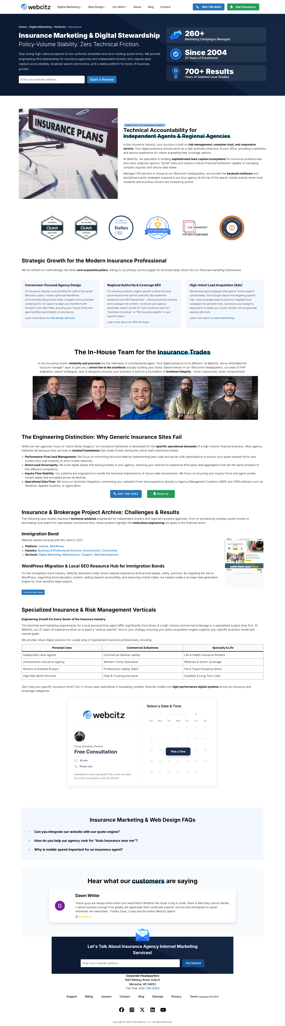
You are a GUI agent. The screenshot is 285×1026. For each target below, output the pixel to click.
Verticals (60, 27)
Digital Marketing (68, 7)
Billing (89, 996)
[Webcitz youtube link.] (163, 1009)
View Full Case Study (33, 592)
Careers (106, 996)
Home (23, 27)
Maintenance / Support (78, 554)
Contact (165, 7)
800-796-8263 (149, 988)
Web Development (106, 554)
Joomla (43, 546)
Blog (151, 7)
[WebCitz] (35, 7)
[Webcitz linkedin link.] (152, 1009)
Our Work (118, 7)
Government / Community (100, 550)
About (137, 7)
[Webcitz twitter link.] (142, 1009)
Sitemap (157, 996)
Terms (204, 996)
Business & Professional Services (60, 550)
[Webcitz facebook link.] (121, 1009)
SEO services (141, 322)
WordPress (57, 546)
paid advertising (224, 317)
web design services (62, 317)
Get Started (193, 963)
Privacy (176, 996)
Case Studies (219, 77)
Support (71, 996)
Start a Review (102, 79)
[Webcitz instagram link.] (132, 1009)
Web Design (96, 7)
